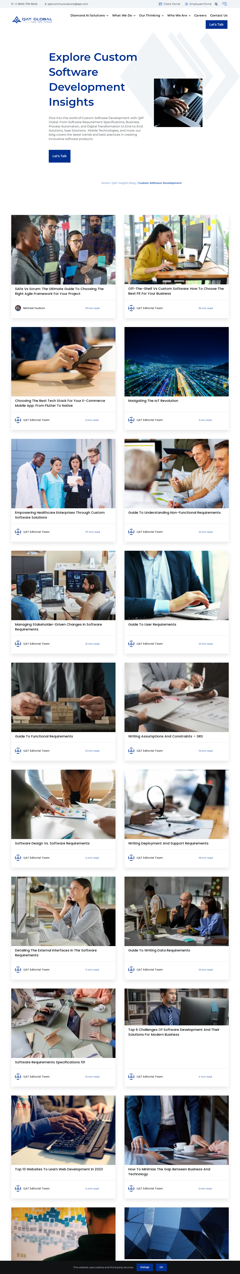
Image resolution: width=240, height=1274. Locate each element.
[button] (216, 3)
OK (161, 1267)
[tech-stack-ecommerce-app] (63, 328)
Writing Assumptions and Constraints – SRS (165, 736)
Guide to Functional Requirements (44, 736)
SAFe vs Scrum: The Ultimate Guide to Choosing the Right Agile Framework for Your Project (59, 291)
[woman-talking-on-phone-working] (63, 878)
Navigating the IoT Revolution (153, 400)
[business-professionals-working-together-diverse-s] (63, 990)
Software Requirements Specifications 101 (50, 1062)
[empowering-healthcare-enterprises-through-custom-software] (63, 440)
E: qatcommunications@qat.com (66, 4)
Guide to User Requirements (152, 624)
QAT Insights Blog (124, 183)
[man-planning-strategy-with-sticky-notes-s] (63, 1209)
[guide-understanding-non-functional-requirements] (176, 440)
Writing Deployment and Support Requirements (168, 843)
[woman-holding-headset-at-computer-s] (176, 771)
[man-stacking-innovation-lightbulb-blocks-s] (63, 664)
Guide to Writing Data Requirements (159, 950)
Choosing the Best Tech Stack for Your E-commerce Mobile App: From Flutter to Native (60, 403)
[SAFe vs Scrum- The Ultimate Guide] (63, 216)
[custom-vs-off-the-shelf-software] (176, 216)
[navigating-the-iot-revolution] (176, 328)
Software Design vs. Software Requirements (52, 843)
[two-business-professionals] (63, 552)
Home (105, 183)
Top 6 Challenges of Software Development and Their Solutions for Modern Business (174, 1032)
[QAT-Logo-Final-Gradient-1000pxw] (32, 17)
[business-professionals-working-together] (176, 878)
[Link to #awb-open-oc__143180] (224, 3)
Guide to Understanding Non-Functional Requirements (174, 512)
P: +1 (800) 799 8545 (24, 4)
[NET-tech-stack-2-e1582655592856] (176, 1209)
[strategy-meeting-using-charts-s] (63, 771)
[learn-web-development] (63, 1097)
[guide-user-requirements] (176, 552)
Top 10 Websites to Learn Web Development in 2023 (59, 1169)
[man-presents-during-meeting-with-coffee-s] (176, 1097)
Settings (144, 1267)
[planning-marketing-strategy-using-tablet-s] (176, 664)
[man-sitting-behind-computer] (176, 990)
